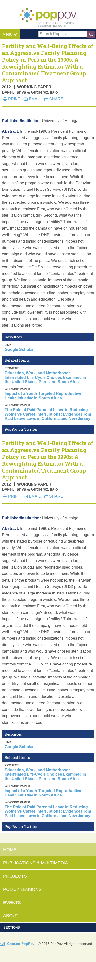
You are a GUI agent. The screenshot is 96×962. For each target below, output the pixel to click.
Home (9, 849)
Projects (15, 876)
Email (35, 99)
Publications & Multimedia (35, 862)
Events (12, 902)
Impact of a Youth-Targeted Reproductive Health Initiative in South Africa (43, 396)
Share (56, 99)
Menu (7, 34)
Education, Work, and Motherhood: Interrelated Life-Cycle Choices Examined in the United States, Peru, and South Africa (45, 377)
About (10, 915)
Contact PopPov (20, 944)
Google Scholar (19, 349)
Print (14, 99)
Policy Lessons (22, 889)
